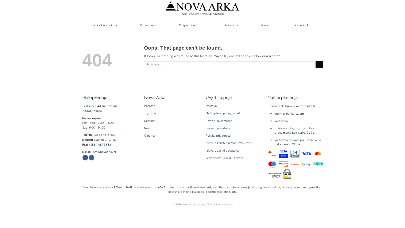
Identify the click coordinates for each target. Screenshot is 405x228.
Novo (266, 25)
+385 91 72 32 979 (106, 140)
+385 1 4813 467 (104, 135)
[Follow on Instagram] (91, 158)
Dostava (211, 106)
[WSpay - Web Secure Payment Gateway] (279, 173)
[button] (84, 9)
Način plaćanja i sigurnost (223, 113)
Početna (149, 106)
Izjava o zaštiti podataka (222, 150)
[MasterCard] (318, 153)
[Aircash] (295, 164)
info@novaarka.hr (104, 152)
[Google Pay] (306, 164)
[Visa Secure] (283, 154)
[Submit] (319, 64)
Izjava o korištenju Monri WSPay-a (229, 143)
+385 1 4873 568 (100, 145)
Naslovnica (105, 25)
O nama (148, 25)
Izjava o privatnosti (218, 128)
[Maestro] (272, 164)
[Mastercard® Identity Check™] (272, 153)
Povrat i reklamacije (219, 121)
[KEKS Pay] (318, 164)
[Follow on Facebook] (85, 158)
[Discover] (283, 165)
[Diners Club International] (295, 153)
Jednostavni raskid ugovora (224, 158)
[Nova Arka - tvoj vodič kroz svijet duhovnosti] (202, 6)
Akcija (232, 25)
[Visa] (306, 154)
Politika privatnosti (218, 135)
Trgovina (188, 25)
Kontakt (303, 25)
